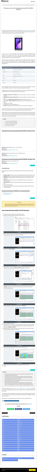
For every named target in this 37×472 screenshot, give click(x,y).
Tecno (20, 446)
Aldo (3, 421)
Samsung (4, 444)
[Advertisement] (18, 22)
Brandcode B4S (10, 400)
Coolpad (4, 425)
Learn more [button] (3, 470)
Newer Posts (4, 413)
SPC (19, 442)
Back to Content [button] (33, 165)
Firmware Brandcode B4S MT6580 (11, 122)
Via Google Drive (10, 149)
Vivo (3, 448)
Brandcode (5, 400)
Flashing (18, 400)
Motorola (20, 438)
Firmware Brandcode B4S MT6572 (11, 121)
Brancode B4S (5, 53)
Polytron (20, 440)
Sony (19, 444)
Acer (3, 419)
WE (19, 448)
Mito (3, 438)
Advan (20, 419)
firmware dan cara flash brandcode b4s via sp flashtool (21, 388)
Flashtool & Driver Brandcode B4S (11, 123)
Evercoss (20, 425)
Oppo (3, 440)
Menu (33, 1)
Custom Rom (4, 458)
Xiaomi (4, 450)
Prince (3, 442)
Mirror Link (16, 149)
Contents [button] (4, 119)
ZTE (19, 450)
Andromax (20, 421)
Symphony (4, 446)
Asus (3, 423)
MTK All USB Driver (7, 194)
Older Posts (32, 413)
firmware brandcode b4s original (26, 30)
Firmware (14, 400)
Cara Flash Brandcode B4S (9, 125)
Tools (3, 460)
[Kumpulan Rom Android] (4, 1)
